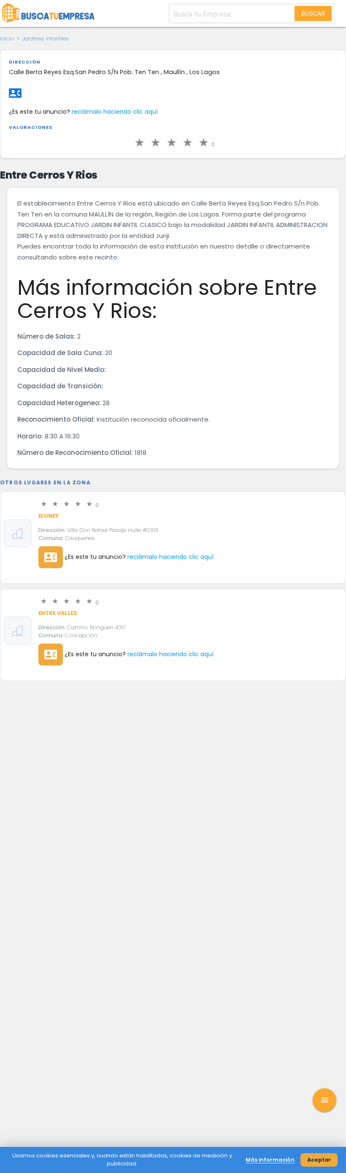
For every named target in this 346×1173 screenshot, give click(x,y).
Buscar (313, 13)
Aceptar (319, 1159)
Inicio (7, 39)
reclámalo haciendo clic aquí (115, 111)
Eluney (48, 516)
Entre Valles (57, 613)
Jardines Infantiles (45, 39)
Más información (270, 1159)
